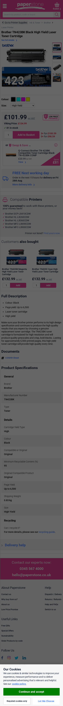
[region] (31, 685)
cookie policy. (19, 684)
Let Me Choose (46, 701)
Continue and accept (31, 691)
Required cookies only (17, 701)
